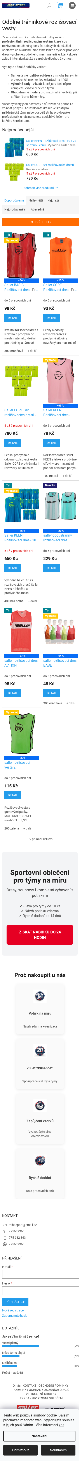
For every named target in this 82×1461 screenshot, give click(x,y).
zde (61, 1425)
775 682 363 (17, 1237)
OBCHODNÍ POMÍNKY (53, 1385)
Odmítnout (20, 1450)
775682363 (16, 1231)
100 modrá (50, 476)
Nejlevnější (36, 200)
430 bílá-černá (14, 601)
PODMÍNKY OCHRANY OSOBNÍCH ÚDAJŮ (41, 1389)
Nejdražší (53, 200)
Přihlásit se (15, 1302)
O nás (17, 1385)
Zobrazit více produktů (39, 188)
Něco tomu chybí (13, 1352)
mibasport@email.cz (23, 1225)
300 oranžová (13, 351)
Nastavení (39, 1436)
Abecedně (37, 209)
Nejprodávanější (15, 209)
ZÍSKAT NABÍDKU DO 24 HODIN (40, 935)
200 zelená (11, 828)
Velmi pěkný (10, 1343)
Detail (13, 317)
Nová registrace (13, 1310)
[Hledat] (49, 5)
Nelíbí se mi (9, 1363)
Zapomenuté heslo (14, 1315)
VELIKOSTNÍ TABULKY (41, 1394)
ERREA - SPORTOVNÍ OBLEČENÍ (41, 1398)
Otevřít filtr (41, 222)
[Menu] (72, 5)
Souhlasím (58, 1450)
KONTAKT (29, 1385)
